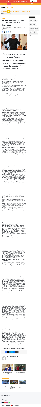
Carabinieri (36, 20)
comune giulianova (34, 21)
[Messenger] (8, 32)
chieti (30, 21)
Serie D (34, 32)
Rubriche (28, 11)
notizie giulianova (32, 28)
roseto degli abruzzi (34, 31)
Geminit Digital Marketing (15, 405)
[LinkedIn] (6, 32)
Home (1, 11)
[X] (4, 32)
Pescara (11, 11)
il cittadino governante (20, 348)
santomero (31, 32)
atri (33, 20)
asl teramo (31, 20)
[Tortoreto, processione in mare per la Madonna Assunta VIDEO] (5, 382)
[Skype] (12, 352)
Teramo (8, 11)
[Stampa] (10, 32)
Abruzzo (21, 11)
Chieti (13, 11)
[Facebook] (2, 32)
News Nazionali (24, 11)
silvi (36, 32)
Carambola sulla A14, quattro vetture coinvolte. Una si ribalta (22, 386)
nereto (37, 27)
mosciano (35, 27)
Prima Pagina (5, 11)
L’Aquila (16, 11)
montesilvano (31, 27)
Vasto (30, 35)
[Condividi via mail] (16, 352)
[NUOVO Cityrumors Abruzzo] (7, 7)
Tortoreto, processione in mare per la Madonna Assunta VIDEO (5, 386)
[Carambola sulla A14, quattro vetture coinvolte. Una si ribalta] (22, 382)
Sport (18, 11)
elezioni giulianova (7, 348)
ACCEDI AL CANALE (33, 1)
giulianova (13, 348)
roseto (30, 31)
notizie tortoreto (36, 28)
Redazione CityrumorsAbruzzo (12, 356)
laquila (34, 24)
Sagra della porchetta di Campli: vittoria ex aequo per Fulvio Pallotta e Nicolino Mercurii (22, 3)
